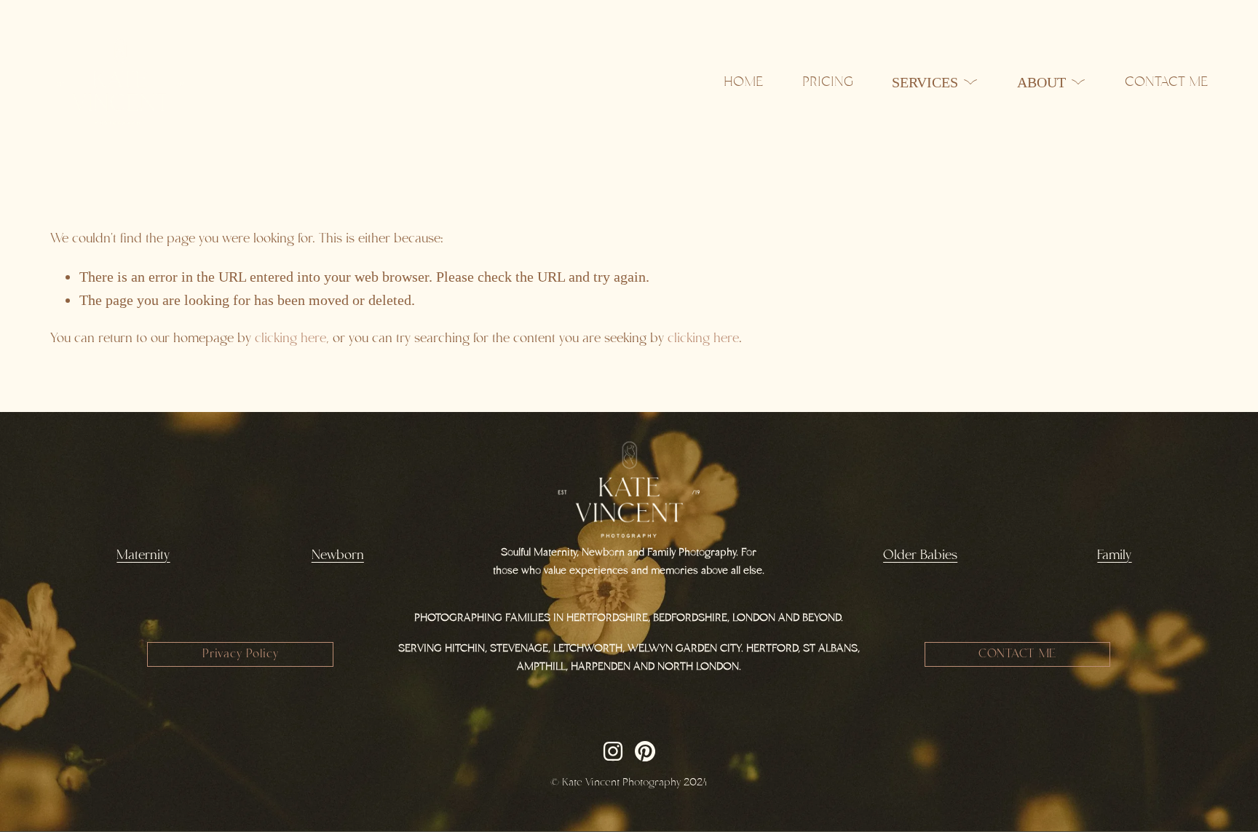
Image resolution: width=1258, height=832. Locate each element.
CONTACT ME (1017, 654)
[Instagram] (613, 751)
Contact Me (1166, 82)
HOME (743, 82)
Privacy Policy (240, 654)
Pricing (827, 82)
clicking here (290, 338)
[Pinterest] (645, 751)
